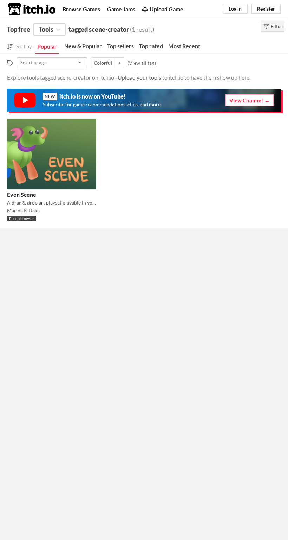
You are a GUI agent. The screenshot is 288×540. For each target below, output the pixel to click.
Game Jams (121, 9)
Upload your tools (139, 77)
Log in (235, 9)
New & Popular (83, 46)
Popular (47, 46)
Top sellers (120, 46)
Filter (276, 26)
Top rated (151, 46)
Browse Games (81, 9)
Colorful (103, 63)
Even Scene (21, 194)
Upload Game (166, 9)
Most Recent (184, 46)
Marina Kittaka (23, 210)
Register (266, 9)
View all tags (142, 63)
